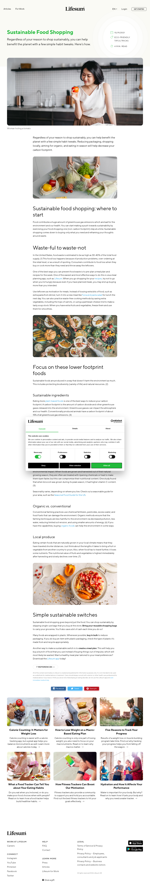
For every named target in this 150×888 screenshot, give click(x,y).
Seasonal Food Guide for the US (69, 495)
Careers (11, 845)
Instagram (12, 858)
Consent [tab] (42, 429)
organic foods (68, 525)
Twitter (10, 875)
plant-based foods (54, 401)
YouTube (11, 862)
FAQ (44, 845)
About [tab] (108, 428)
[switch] (63, 456)
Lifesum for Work (50, 871)
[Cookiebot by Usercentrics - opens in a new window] (112, 421)
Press (45, 862)
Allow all (106, 465)
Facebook (12, 871)
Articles (7, 9)
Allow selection (75, 465)
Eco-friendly (122, 37)
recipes (98, 278)
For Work (19, 9)
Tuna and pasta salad (92, 295)
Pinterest (11, 867)
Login (124, 9)
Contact (46, 850)
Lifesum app (53, 658)
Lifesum (58, 278)
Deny (43, 465)
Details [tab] (75, 428)
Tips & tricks (121, 41)
